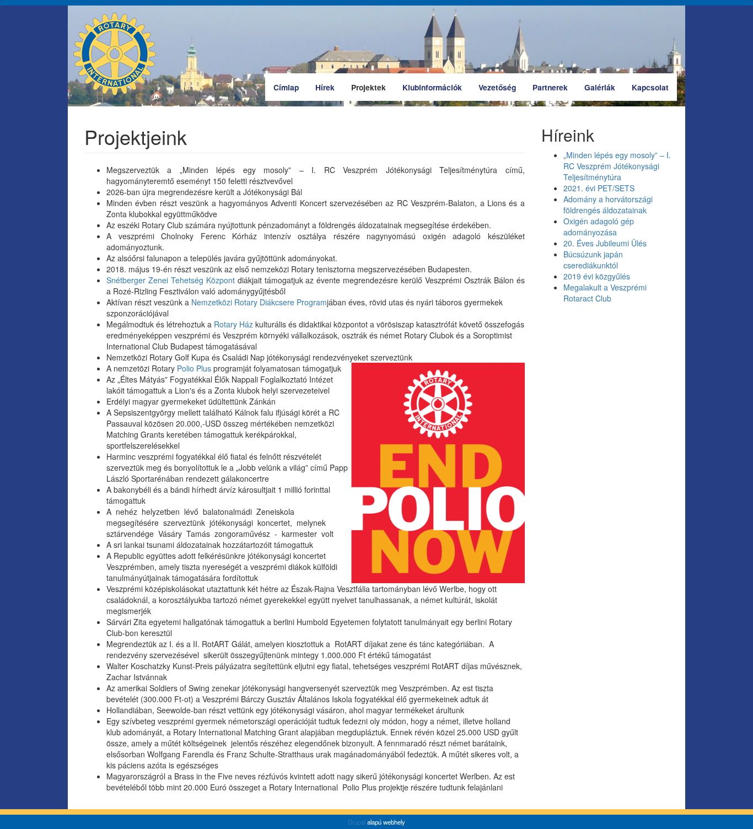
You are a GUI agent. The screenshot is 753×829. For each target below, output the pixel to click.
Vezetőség (497, 87)
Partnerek (550, 87)
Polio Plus (194, 368)
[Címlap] (118, 54)
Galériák (599, 87)
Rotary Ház (233, 324)
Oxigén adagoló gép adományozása (598, 227)
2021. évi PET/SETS (598, 187)
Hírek (325, 87)
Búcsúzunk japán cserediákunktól (593, 260)
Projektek (368, 87)
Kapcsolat (650, 87)
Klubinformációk (432, 87)
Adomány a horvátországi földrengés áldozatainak (608, 204)
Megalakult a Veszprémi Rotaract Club (605, 293)
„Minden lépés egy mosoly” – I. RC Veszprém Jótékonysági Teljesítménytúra (617, 165)
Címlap (286, 87)
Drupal (356, 821)
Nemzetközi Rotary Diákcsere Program (259, 302)
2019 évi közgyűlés (596, 276)
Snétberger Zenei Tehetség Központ (170, 280)
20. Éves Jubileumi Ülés (605, 243)
